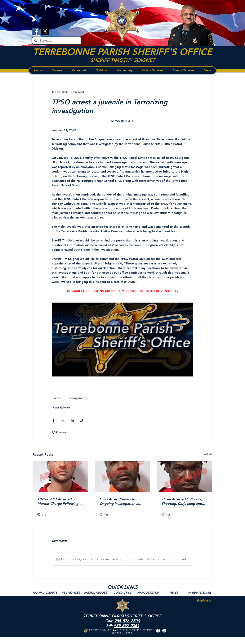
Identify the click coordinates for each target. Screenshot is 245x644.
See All (208, 454)
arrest (57, 398)
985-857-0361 (126, 625)
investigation (76, 398)
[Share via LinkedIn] (72, 420)
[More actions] (191, 92)
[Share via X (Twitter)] (63, 420)
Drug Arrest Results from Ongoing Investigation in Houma (119, 501)
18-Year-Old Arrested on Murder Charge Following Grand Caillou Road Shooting (57, 501)
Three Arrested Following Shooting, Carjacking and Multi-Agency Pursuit (182, 501)
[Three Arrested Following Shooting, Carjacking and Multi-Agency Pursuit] (184, 476)
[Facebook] (35, 31)
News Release (61, 407)
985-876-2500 (127, 620)
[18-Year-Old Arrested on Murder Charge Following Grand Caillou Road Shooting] (60, 476)
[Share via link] (81, 420)
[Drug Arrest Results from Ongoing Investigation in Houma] (122, 476)
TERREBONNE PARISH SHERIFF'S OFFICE (122, 51)
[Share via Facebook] (53, 420)
